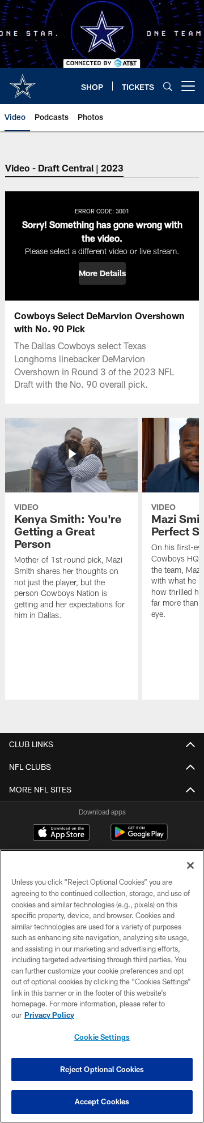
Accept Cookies (102, 1101)
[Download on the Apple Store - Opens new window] (61, 833)
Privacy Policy (49, 1014)
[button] (102, 273)
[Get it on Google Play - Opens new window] (139, 838)
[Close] (190, 865)
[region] (102, 986)
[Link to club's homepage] (22, 81)
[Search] (167, 86)
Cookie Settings (102, 1036)
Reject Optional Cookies (102, 1069)
